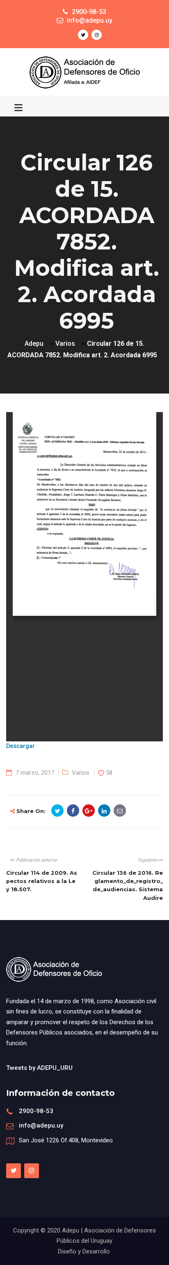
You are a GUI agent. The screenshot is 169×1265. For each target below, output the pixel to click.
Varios (80, 772)
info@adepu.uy (41, 1125)
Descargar (20, 746)
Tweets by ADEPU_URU (39, 1068)
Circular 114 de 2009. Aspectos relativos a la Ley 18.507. (41, 881)
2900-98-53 (36, 1111)
